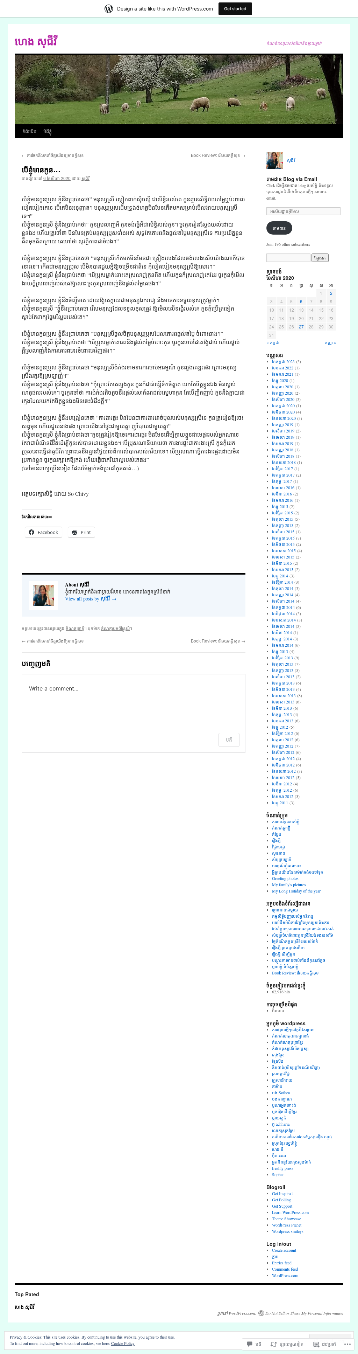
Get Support (282, 1206)
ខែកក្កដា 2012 (283, 758)
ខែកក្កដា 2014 (283, 607)
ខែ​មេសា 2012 (283, 777)
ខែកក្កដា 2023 (283, 361)
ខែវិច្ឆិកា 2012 (282, 733)
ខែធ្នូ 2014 (280, 575)
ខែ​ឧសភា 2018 (284, 462)
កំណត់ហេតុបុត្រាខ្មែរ (287, 1042)
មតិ (229, 740)
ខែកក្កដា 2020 (283, 405)
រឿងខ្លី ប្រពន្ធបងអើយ (288, 947)
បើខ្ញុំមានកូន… (41, 169)
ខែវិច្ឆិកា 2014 (282, 582)
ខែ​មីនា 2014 (282, 632)
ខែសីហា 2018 (283, 456)
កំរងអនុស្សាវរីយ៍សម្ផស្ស (290, 1048)
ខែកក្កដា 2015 (283, 538)
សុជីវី (85, 178)
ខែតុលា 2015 (282, 519)
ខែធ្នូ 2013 (280, 651)
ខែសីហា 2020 (283, 399)
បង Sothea (281, 1092)
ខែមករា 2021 (282, 374)
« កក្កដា (272, 342)
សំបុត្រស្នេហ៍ (281, 859)
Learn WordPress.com (290, 1212)
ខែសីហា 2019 (283, 430)
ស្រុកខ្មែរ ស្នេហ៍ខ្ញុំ (284, 1143)
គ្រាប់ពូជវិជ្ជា (281, 1073)
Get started (235, 8)
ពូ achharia (280, 1124)
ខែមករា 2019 (282, 443)
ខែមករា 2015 (282, 569)
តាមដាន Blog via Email (291, 178)
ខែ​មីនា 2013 (282, 708)
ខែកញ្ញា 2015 (282, 525)
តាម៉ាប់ (277, 1086)
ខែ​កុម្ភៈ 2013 (282, 714)
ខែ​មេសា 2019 (283, 437)
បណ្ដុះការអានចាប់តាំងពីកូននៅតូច (298, 960)
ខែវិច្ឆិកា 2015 (282, 512)
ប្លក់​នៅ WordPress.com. (236, 1313)
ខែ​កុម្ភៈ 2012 (282, 790)
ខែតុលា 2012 (282, 739)
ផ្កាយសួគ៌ (279, 1117)
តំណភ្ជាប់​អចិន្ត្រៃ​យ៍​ (115, 628)
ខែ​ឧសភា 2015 (284, 550)
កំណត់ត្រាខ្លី (75, 628)
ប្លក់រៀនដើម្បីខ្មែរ (284, 1111)
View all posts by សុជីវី (90, 598)
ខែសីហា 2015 (283, 531)
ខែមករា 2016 (282, 500)
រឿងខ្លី (276, 840)
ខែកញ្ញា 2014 (282, 594)
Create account (284, 1250)
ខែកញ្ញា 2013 (282, 670)
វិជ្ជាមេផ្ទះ (279, 846)
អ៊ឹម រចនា (279, 1155)
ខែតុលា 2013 (282, 664)
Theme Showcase (286, 1218)
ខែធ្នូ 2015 (280, 506)
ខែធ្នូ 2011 (280, 802)
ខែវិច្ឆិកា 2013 (282, 657)
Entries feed (282, 1262)
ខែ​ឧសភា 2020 (284, 418)
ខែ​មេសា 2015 (283, 557)
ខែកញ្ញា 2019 (282, 424)
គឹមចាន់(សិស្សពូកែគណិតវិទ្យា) (296, 1067)
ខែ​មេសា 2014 (283, 626)
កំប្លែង (276, 834)
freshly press (282, 1168)
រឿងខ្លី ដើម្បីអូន (283, 954)
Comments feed (285, 1269)
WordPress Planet (286, 1225)
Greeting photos (285, 878)
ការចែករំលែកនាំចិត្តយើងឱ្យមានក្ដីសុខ (53, 155)
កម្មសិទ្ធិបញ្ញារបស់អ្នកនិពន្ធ (293, 916)
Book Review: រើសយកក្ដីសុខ (218, 155)
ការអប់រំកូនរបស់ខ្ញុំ (286, 821)
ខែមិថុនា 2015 (283, 544)
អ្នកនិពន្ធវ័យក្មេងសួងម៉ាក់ (291, 1162)
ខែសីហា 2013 (283, 676)
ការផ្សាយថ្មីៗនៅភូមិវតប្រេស (293, 1029)
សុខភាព (278, 853)
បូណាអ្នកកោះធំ (284, 1105)
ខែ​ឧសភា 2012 (284, 771)
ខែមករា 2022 (282, 367)
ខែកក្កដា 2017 (283, 475)
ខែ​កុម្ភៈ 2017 (282, 481)
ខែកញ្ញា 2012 (282, 746)
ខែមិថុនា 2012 (283, 765)
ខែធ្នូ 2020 (280, 380)
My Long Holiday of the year (296, 891)
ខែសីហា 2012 (283, 752)
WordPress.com (285, 1275)
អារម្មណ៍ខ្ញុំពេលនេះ (286, 865)
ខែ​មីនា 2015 (282, 563)
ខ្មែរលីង (278, 1061)
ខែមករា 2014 (282, 645)
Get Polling (281, 1199)
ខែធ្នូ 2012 (280, 727)
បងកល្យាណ (282, 1099)
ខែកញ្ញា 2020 (282, 393)
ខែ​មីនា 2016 (282, 494)
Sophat (278, 1174)
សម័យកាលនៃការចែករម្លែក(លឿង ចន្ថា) (302, 1136)
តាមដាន (279, 228)
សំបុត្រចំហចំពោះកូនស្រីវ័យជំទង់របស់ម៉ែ (302, 935)
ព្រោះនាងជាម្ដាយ (285, 909)
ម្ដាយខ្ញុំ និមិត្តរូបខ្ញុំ (285, 966)
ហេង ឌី (278, 1149)
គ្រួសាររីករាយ (282, 1080)
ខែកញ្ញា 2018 (282, 449)
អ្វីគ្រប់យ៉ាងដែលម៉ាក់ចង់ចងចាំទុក (297, 872)
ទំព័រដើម (29, 131)
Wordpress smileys (287, 1231)
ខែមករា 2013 (282, 720)
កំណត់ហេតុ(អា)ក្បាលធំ (290, 1036)
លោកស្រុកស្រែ (283, 1130)
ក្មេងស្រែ (278, 1054)
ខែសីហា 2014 (283, 601)
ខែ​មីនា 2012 (282, 783)
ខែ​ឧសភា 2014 (284, 620)
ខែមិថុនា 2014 (283, 613)
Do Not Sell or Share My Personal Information (304, 1313)
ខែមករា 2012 (282, 796)
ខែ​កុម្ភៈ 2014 (282, 638)
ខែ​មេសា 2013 (283, 701)
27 (301, 326)
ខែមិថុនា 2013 (283, 689)
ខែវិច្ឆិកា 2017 (282, 468)
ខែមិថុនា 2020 (283, 412)
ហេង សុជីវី (36, 40)
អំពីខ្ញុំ (47, 131)
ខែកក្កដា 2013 (283, 683)
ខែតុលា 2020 (282, 386)
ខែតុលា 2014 (282, 588)
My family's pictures (289, 884)
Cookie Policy (123, 1343)
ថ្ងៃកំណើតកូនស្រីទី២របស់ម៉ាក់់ (295, 941)
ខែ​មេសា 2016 (283, 487)
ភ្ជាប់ (275, 1256)
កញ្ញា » (330, 342)
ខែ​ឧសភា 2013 (284, 695)
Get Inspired (282, 1193)
